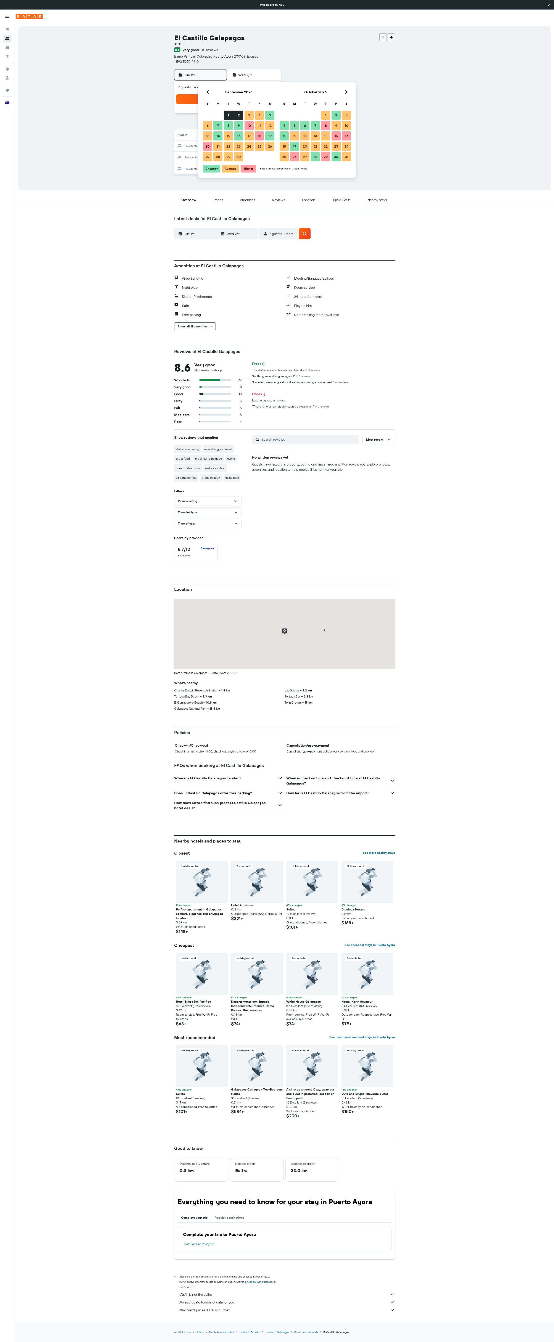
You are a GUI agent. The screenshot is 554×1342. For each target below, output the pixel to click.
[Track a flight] (7, 78)
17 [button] (249, 136)
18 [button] (259, 136)
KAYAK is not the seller (195, 1294)
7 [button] (218, 125)
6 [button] (208, 125)
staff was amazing (187, 449)
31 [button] (346, 157)
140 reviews (209, 50)
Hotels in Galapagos (277, 1332)
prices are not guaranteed (260, 1281)
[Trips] (7, 90)
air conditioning (186, 478)
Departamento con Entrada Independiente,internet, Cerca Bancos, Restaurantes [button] (252, 1006)
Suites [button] (290, 909)
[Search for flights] (7, 29)
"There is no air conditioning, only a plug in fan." (290, 406)
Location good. (268, 400)
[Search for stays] (7, 38)
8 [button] (228, 125)
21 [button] (218, 146)
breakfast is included (208, 459)
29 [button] (228, 157)
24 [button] (249, 146)
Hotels (200, 1332)
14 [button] (218, 136)
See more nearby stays (379, 853)
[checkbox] (195, 552)
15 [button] (228, 136)
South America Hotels (221, 1332)
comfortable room (188, 468)
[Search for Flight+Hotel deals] (7, 56)
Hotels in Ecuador (250, 1332)
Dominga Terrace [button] (353, 909)
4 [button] (260, 115)
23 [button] (239, 146)
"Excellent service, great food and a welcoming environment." (300, 382)
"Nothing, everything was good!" (281, 376)
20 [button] (207, 146)
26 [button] (270, 146)
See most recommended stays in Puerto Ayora (362, 1037)
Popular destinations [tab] (229, 1218)
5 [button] (270, 115)
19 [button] (270, 136)
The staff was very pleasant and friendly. (286, 370)
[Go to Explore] (7, 69)
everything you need (218, 449)
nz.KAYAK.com (182, 1332)
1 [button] (228, 115)
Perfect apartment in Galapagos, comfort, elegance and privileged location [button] (199, 913)
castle (231, 459)
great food (183, 459)
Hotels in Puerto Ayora (199, 1244)
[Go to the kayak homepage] (29, 16)
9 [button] (239, 125)
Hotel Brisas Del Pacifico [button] (193, 1002)
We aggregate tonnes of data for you (206, 1302)
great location (211, 478)
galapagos (232, 478)
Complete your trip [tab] (194, 1218)
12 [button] (270, 125)
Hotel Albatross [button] (242, 905)
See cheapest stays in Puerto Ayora (370, 945)
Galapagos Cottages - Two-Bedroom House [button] (257, 1091)
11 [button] (259, 125)
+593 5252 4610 (186, 61)
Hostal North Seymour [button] (356, 1002)
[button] (549, 5)
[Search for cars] (7, 47)
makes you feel (215, 468)
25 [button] (259, 146)
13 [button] (207, 136)
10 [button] (249, 125)
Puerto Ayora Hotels (306, 1332)
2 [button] (239, 115)
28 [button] (218, 157)
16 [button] (238, 136)
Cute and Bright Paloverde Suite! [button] (364, 1094)
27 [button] (207, 157)
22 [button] (228, 146)
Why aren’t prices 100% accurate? (204, 1310)
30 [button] (239, 157)
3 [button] (249, 115)
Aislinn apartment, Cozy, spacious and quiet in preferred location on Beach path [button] (310, 1093)
